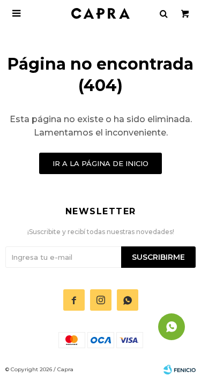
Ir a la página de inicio (100, 163)
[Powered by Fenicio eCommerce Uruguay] (179, 370)
